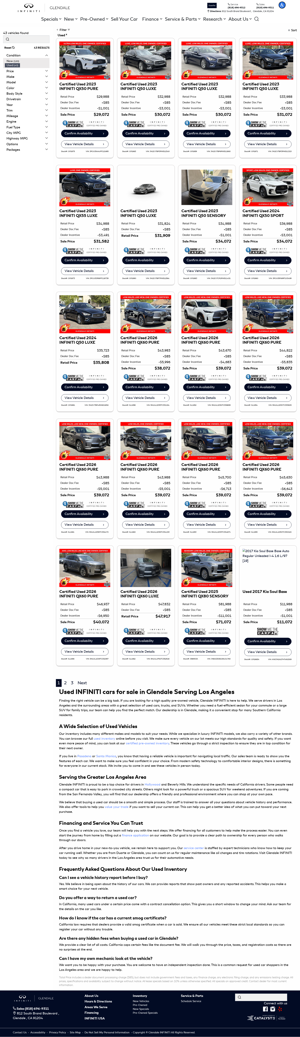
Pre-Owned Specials (145, 1012)
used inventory (104, 739)
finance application (135, 835)
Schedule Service (191, 1001)
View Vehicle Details (79, 144)
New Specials (141, 1009)
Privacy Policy (58, 1032)
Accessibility (38, 1032)
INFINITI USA (95, 1018)
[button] (282, 5)
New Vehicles (141, 1001)
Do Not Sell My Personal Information (107, 1032)
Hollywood (152, 784)
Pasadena (84, 756)
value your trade (116, 807)
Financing (92, 1012)
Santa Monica (106, 756)
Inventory (140, 996)
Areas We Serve (96, 1007)
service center (194, 848)
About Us (91, 996)
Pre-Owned (140, 1005)
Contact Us (20, 1032)
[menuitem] (27, 61)
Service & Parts (192, 996)
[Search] (7, 39)
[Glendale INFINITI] (45, 7)
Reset (8, 47)
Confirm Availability (79, 133)
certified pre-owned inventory (147, 743)
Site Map (75, 1032)
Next (82, 682)
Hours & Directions (98, 1001)
